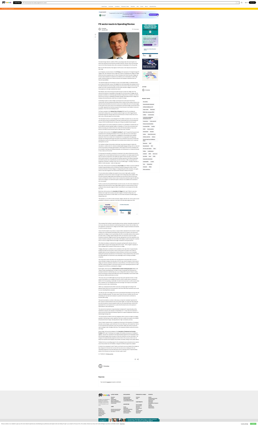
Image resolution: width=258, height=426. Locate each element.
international (145, 131)
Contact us (100, 409)
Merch (146, 6)
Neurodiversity (146, 145)
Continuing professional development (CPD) (148, 118)
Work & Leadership (115, 400)
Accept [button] (253, 423)
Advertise (133, 6)
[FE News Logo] (6, 2)
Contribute (117, 6)
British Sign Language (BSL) (148, 112)
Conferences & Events (152, 398)
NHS (152, 145)
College (144, 114)
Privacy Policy (101, 414)
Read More (122, 423)
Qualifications (150, 151)
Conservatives (151, 114)
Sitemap (100, 415)
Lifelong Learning (146, 136)
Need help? (138, 412)
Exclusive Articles (126, 397)
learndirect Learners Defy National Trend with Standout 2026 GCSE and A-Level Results (42, 2)
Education (113, 397)
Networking (150, 400)
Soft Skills (145, 156)
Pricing (124, 406)
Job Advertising (126, 410)
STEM (154, 156)
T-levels (152, 161)
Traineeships (149, 164)
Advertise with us (101, 413)
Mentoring (145, 143)
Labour (144, 134)
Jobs (138, 6)
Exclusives (111, 6)
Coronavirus (145, 121)
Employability (113, 399)
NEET (150, 143)
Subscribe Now (152, 6)
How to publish (139, 404)
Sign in (246, 2)
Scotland (145, 153)
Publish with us (101, 412)
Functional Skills (146, 126)
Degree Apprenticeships (148, 123)
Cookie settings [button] (244, 423)
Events (141, 6)
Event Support (126, 412)
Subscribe (252, 2)
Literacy (153, 136)
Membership (138, 411)
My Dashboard (139, 408)
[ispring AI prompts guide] (150, 64)
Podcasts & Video (125, 6)
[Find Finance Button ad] (150, 41)
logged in (109, 382)
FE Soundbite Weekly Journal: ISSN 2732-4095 (128, 400)
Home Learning (150, 129)
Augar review (145, 109)
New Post (138, 406)
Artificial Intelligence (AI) (148, 106)
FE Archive (104, 28)
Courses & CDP (151, 399)
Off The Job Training (147, 148)
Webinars (150, 405)
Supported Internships (147, 159)
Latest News (104, 6)
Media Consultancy (127, 411)
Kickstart (152, 131)
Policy (154, 148)
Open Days (150, 401)
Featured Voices (126, 398)
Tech (144, 164)
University (145, 166)
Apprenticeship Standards (148, 104)
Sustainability (146, 161)
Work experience (146, 169)
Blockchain (152, 109)
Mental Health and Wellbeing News (149, 140)
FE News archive (109, 354)
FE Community (101, 410)
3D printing (145, 101)
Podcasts (138, 397)
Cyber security (153, 121)
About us (100, 408)
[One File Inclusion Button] (108, 214)
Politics (144, 151)
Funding (153, 126)
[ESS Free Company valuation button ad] (150, 29)
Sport (150, 156)
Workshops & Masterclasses (151, 407)
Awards (149, 397)
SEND (150, 153)
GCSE (144, 129)
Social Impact (113, 403)
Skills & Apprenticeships (116, 401)
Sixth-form (155, 153)
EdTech (112, 398)
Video (137, 398)
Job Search (113, 411)
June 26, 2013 (105, 29)
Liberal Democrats (151, 134)
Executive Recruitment (115, 410)
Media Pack (125, 408)
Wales (150, 166)
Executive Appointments (116, 409)
